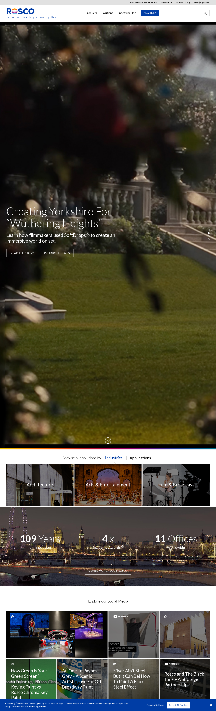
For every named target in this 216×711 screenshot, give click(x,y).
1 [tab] (209, 230)
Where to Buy (183, 2)
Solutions (107, 13)
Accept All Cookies (178, 705)
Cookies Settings (155, 705)
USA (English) (201, 2)
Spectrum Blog (127, 13)
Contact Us (166, 2)
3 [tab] (209, 236)
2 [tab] (209, 233)
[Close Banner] (211, 705)
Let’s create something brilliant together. (21, 17)
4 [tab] (209, 239)
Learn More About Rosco (108, 570)
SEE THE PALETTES (20, 253)
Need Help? (150, 13)
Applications (140, 457)
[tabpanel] (108, 234)
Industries (114, 457)
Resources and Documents (143, 2)
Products (91, 13)
